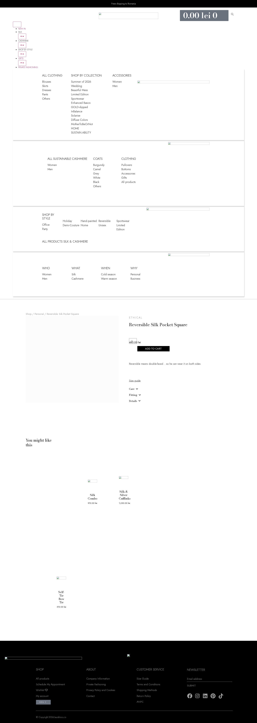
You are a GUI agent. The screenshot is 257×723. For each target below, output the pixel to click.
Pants (45, 94)
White (96, 178)
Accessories (128, 173)
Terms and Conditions (148, 684)
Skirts (45, 86)
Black (96, 182)
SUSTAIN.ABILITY (81, 132)
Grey (96, 173)
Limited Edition (80, 94)
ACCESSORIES (121, 75)
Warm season (109, 279)
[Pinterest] (213, 695)
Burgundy (98, 165)
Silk (74, 274)
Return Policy (144, 696)
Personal (135, 274)
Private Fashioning (28, 67)
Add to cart (153, 348)
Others (46, 99)
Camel (97, 169)
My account (42, 696)
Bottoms (126, 169)
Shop (29, 314)
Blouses (46, 82)
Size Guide (143, 678)
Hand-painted (89, 221)
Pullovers (126, 165)
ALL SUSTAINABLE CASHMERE (67, 158)
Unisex (102, 225)
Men (115, 86)
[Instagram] (197, 695)
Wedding (76, 86)
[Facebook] (189, 695)
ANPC (140, 702)
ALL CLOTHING (52, 75)
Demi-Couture (71, 225)
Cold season (108, 274)
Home (84, 225)
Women (117, 82)
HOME (75, 128)
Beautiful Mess (79, 90)
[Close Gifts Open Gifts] (22, 63)
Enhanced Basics (80, 103)
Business (135, 279)
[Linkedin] (205, 695)
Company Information (98, 678)
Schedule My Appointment (50, 684)
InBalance (76, 111)
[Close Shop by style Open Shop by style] (22, 54)
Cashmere (78, 279)
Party (45, 229)
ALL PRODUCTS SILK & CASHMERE (65, 241)
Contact (90, 696)
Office (46, 225)
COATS (98, 158)
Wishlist (40, 690)
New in (22, 28)
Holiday (67, 221)
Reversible (105, 221)
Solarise (75, 115)
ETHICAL (136, 317)
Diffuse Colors (79, 120)
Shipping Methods (147, 690)
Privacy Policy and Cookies (100, 690)
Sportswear (77, 99)
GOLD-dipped (79, 107)
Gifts (20, 58)
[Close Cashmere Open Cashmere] (22, 45)
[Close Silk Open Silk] (22, 36)
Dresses (46, 90)
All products (128, 182)
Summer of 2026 (81, 82)
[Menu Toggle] (17, 24)
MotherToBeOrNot (82, 124)
